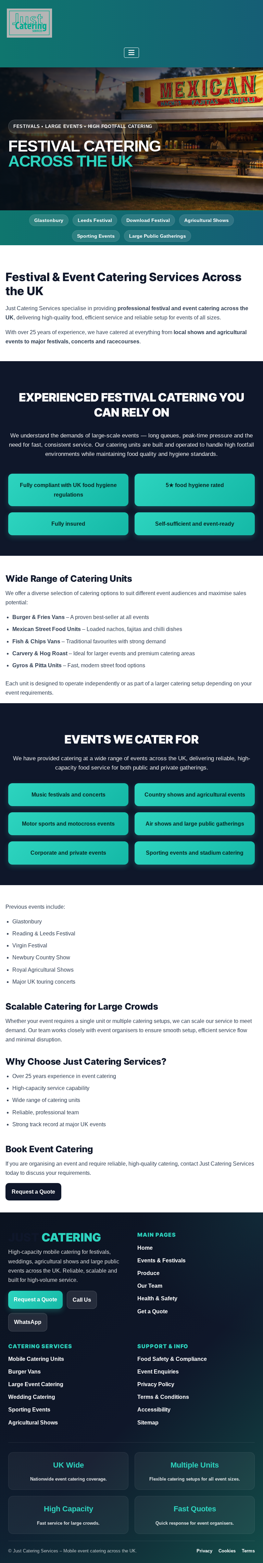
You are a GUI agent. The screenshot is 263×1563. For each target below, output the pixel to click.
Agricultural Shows (33, 1423)
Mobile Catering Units (36, 1359)
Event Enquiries (158, 1372)
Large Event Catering (35, 1384)
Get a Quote (152, 1311)
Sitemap (148, 1423)
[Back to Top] (251, 1550)
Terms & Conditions (163, 1397)
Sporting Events (29, 1410)
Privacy (204, 1550)
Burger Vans (24, 1372)
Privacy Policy (155, 1384)
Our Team (149, 1286)
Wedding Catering (31, 1397)
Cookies (227, 1550)
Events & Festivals (161, 1260)
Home (145, 1248)
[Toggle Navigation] (131, 53)
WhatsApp (27, 1322)
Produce (148, 1273)
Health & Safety (157, 1298)
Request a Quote (33, 1192)
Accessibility (154, 1410)
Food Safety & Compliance (172, 1359)
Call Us (82, 1300)
